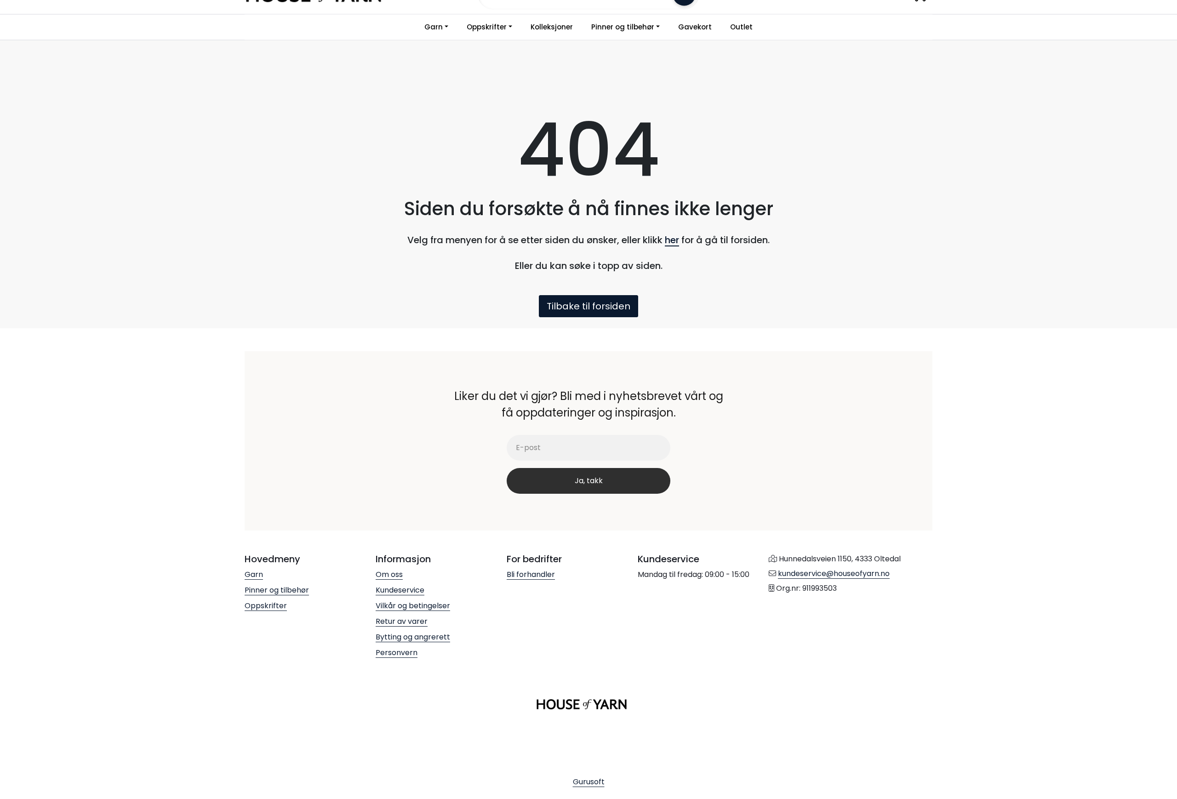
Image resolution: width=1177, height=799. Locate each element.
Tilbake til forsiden (588, 306)
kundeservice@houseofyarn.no (834, 573)
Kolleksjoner (552, 27)
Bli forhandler (531, 574)
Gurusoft (589, 781)
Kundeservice (400, 590)
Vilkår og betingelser (413, 605)
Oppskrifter (487, 27)
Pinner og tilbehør (622, 27)
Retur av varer (402, 621)
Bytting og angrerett (413, 637)
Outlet (741, 27)
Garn (433, 27)
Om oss (389, 574)
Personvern (396, 652)
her (672, 240)
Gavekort (695, 27)
